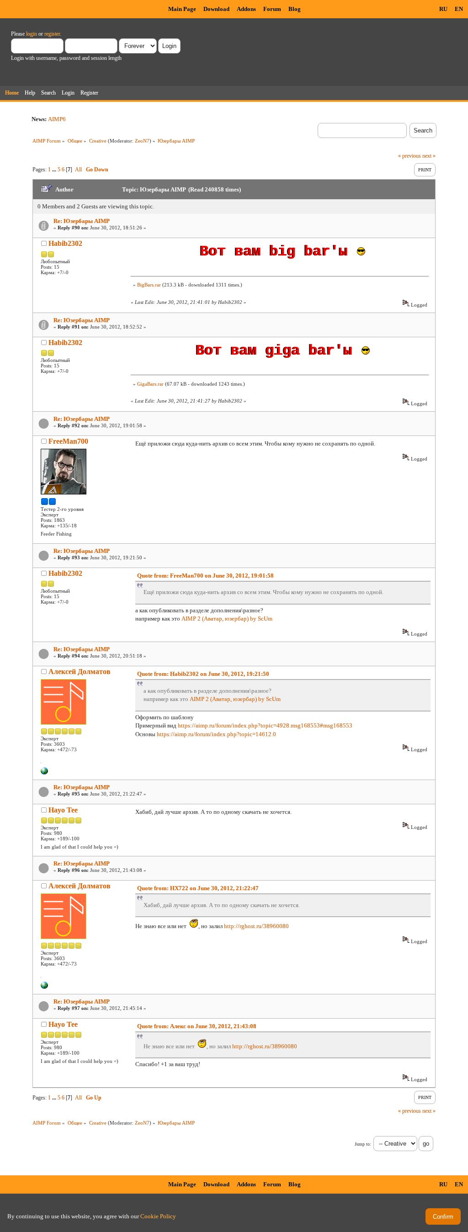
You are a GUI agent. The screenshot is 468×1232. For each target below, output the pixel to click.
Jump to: (363, 1144)
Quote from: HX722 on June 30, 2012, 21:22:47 (198, 888)
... (55, 169)
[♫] (44, 772)
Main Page (182, 8)
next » (429, 156)
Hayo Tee (63, 810)
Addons (246, 8)
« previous (409, 156)
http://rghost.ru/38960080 (256, 926)
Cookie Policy (158, 1216)
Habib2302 (65, 243)
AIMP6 (57, 119)
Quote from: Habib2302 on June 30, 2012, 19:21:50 (203, 673)
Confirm (443, 1216)
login (31, 34)
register (52, 34)
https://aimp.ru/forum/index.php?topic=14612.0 (216, 734)
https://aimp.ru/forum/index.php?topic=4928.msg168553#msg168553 (265, 725)
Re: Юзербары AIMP (81, 221)
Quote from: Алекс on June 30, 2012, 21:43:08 (196, 1026)
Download (216, 8)
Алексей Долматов (79, 671)
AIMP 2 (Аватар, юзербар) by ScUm (226, 618)
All (78, 169)
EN (459, 8)
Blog (294, 8)
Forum (272, 8)
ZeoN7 (142, 140)
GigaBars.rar (150, 384)
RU (443, 8)
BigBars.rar (149, 284)
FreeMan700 (68, 441)
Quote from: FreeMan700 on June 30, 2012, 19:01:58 (205, 575)
